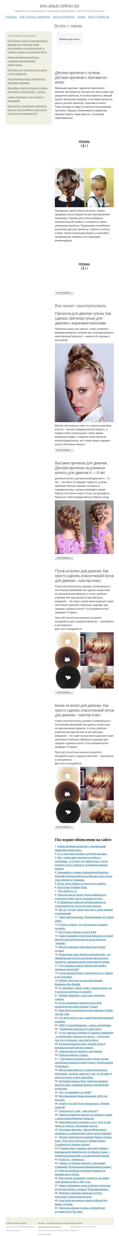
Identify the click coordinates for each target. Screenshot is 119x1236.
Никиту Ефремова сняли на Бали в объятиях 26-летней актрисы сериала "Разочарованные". (83, 1187)
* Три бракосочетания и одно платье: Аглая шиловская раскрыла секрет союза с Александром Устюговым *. (84, 1062)
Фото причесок (98, 16)
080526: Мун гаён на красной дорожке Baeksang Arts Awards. (79, 982)
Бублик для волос (70, 39)
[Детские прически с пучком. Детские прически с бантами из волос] (84, 187)
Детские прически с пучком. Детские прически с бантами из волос (81, 77)
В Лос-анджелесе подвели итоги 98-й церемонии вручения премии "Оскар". (78, 1004)
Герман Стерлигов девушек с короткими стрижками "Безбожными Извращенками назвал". (83, 1165)
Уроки (81, 16)
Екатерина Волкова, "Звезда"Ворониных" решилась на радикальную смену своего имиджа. (83, 1131)
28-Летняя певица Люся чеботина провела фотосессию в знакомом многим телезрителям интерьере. (81, 1084)
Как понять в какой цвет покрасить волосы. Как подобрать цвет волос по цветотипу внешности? (27, 110)
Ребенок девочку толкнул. (73, 1055)
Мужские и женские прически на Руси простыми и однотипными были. (78, 1194)
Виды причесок (64, 16)
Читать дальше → (64, 293)
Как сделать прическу (35, 16)
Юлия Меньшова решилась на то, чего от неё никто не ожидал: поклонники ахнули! (83, 1124)
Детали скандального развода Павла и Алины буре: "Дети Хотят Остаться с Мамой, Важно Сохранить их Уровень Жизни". (83, 1140)
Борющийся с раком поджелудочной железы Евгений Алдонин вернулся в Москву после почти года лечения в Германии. (83, 876)
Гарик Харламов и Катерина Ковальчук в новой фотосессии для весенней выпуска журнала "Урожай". (84, 939)
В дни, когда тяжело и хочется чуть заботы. (81, 883)
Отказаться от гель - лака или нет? (78, 1111)
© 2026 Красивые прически (16, 1223)
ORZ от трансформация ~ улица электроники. (85, 1025)
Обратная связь (76, 1223)
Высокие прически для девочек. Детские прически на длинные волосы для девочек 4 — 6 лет (81, 468)
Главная (11, 16)
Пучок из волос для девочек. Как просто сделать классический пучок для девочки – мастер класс (84, 576)
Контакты (41, 1223)
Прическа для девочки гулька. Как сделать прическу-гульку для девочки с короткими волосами (83, 318)
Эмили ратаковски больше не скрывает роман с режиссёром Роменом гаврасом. (83, 1116)
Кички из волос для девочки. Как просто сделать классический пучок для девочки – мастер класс (84, 710)
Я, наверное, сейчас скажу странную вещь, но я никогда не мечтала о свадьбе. (83, 989)
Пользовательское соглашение (58, 1223)
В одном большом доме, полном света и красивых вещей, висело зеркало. (80, 1045)
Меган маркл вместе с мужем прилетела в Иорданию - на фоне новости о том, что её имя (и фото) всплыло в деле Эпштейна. (83, 1073)
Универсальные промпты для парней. (80, 1051)
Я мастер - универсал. (71, 1159)
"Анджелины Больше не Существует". (80, 1029)
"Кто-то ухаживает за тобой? (75, 1092)
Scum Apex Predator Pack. (72, 887)
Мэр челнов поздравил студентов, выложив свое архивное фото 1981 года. (82, 1180)
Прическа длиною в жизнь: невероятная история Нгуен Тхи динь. (80, 1209)
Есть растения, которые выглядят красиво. (82, 853)
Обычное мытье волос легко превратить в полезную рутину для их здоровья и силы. (80, 896)
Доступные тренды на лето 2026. (78, 932)
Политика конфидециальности (49, 1227)
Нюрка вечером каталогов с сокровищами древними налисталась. (24, 61)
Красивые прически (59, 6)
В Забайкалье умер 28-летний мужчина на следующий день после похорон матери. (80, 904)
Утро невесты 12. (67, 891)
